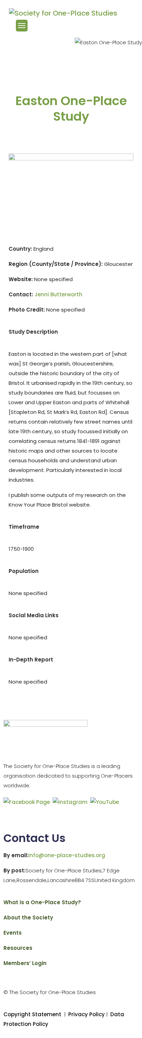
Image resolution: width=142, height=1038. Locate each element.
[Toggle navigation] (22, 25)
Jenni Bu (58, 294)
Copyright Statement (32, 1014)
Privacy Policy (87, 1014)
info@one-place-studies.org (66, 855)
